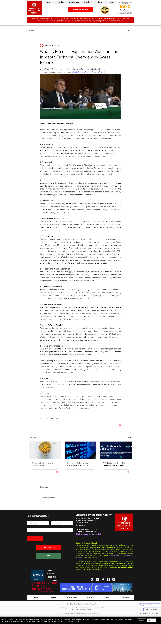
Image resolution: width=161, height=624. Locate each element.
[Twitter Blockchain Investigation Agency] (102, 579)
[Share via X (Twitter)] (46, 418)
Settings (141, 620)
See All (129, 437)
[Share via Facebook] (41, 418)
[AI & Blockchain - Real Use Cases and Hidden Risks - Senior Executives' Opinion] (116, 450)
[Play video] (80, 96)
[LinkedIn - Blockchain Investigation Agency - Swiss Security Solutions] (97, 579)
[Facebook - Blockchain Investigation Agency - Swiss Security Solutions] (108, 579)
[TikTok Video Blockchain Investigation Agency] (113, 579)
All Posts (32, 30)
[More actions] (119, 45)
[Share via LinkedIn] (52, 418)
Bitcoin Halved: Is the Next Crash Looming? (42, 464)
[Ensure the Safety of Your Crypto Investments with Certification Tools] (80, 450)
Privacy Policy (74, 621)
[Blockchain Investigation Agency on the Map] (92, 579)
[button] (105, 9)
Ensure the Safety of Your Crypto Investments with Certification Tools (77, 464)
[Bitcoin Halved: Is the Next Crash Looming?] (45, 450)
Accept (151, 620)
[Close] (158, 620)
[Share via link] (57, 418)
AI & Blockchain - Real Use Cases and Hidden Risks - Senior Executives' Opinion (114, 464)
